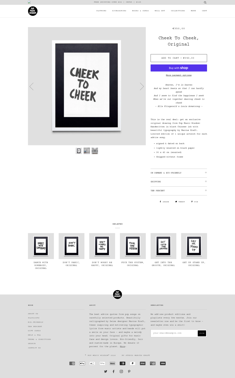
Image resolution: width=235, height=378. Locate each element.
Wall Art (160, 11)
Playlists (33, 318)
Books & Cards (140, 11)
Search (32, 344)
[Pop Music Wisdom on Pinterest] (129, 372)
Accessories (119, 11)
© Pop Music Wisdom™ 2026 (100, 356)
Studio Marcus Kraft (138, 356)
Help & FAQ (34, 335)
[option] (87, 86)
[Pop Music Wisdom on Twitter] (105, 372)
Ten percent (35, 327)
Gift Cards (34, 331)
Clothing (101, 11)
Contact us (34, 348)
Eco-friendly (35, 322)
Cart (204, 11)
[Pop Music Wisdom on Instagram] (121, 372)
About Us (33, 314)
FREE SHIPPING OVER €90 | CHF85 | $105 (117, 2)
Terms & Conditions (39, 339)
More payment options (179, 75)
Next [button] (140, 86)
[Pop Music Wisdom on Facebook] (113, 372)
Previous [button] (33, 86)
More (193, 11)
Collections (178, 11)
